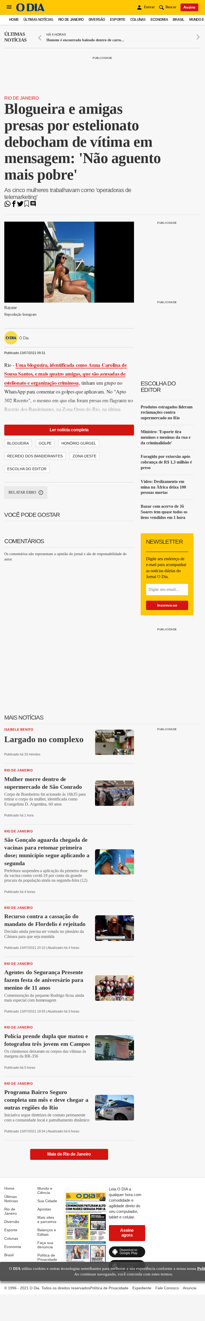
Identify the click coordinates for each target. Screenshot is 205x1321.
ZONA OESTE (84, 456)
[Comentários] (33, 205)
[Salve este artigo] (26, 205)
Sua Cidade (47, 1201)
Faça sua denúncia (45, 1245)
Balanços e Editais (46, 1232)
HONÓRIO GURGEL (78, 443)
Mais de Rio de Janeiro (69, 1154)
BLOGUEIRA (18, 443)
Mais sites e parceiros (46, 1219)
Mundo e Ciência (44, 1190)
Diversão (97, 20)
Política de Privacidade (47, 1257)
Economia (159, 20)
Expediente (141, 1288)
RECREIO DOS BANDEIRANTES (35, 456)
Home (14, 20)
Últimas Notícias (38, 20)
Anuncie (189, 1288)
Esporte (117, 20)
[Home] (30, 10)
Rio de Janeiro (71, 20)
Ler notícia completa (69, 430)
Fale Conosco (167, 1288)
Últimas (15, 37)
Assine (189, 7)
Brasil (178, 20)
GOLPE (45, 443)
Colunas (138, 20)
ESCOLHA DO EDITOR (26, 469)
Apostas (44, 1209)
